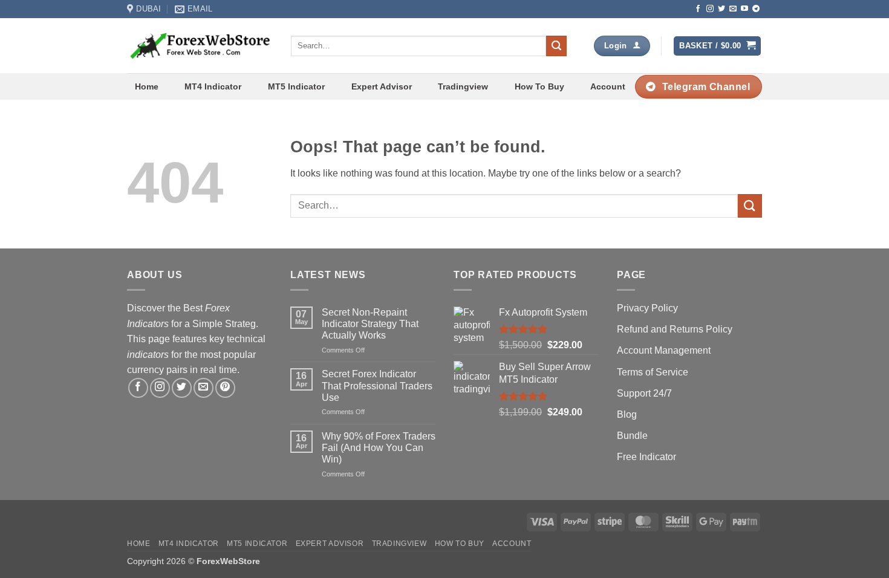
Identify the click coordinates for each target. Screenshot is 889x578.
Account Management (664, 350)
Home (146, 86)
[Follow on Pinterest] (225, 388)
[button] (717, 46)
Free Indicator (646, 457)
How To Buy (539, 86)
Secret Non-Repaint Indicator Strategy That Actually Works (370, 323)
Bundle (632, 435)
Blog (627, 414)
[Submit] (556, 46)
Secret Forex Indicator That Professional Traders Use (377, 385)
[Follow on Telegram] (756, 9)
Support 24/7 (644, 393)
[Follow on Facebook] (698, 9)
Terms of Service (652, 372)
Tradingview (463, 86)
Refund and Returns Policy (674, 329)
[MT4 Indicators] (200, 45)
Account (607, 86)
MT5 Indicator (296, 86)
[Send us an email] (733, 9)
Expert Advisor (381, 86)
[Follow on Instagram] (710, 9)
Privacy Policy (647, 308)
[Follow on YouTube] (744, 9)
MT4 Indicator (212, 86)
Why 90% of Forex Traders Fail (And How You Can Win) (378, 447)
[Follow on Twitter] (721, 9)
